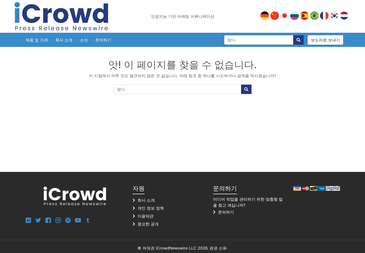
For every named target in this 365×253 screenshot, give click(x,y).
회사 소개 (64, 39)
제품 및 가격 (37, 39)
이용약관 (145, 216)
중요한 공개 (148, 223)
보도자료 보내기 (325, 39)
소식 (84, 39)
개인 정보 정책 (151, 208)
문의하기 (103, 39)
